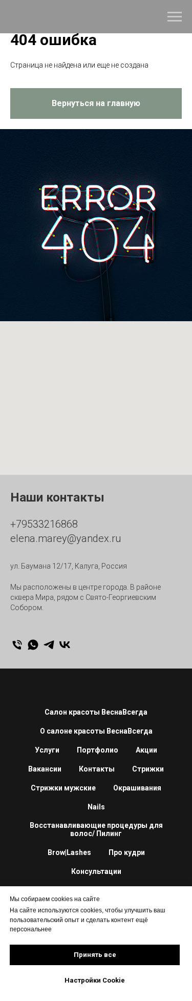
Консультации (96, 871)
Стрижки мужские (63, 788)
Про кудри (127, 852)
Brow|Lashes (69, 852)
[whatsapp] (33, 644)
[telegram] (48, 644)
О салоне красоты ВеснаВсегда (96, 731)
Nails (96, 807)
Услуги (47, 750)
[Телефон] (17, 644)
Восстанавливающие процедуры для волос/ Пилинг (96, 829)
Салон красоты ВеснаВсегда (96, 712)
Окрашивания (137, 788)
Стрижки (148, 769)
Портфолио (97, 750)
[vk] (64, 644)
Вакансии (44, 769)
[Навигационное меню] (174, 17)
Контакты (97, 769)
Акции (146, 750)
